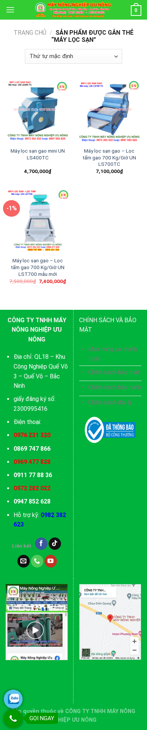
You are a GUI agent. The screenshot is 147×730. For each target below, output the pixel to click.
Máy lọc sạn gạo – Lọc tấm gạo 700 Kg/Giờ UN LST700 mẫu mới (37, 267)
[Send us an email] (23, 561)
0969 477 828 (32, 461)
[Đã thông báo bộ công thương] (110, 430)
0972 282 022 (32, 488)
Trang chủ (30, 32)
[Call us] (37, 561)
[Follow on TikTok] (55, 543)
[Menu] (10, 9)
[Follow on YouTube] (50, 561)
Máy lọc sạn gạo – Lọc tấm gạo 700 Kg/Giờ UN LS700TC (109, 157)
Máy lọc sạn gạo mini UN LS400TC (38, 154)
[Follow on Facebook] (41, 543)
